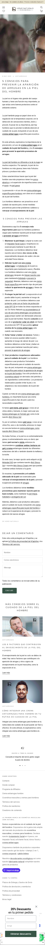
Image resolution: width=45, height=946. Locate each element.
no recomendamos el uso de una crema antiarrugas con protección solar (23, 313)
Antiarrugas (21, 76)
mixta (22, 442)
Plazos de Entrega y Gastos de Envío (17, 882)
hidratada (22, 278)
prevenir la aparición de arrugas (17, 350)
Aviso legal (6, 899)
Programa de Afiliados (11, 789)
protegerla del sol (19, 497)
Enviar (9, 590)
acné (6, 186)
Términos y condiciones (11, 895)
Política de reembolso (11, 806)
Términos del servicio (11, 802)
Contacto (5, 781)
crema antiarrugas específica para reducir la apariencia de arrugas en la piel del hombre (24, 370)
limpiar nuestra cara (32, 275)
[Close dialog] (36, 907)
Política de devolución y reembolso (16, 886)
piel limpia (33, 494)
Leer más (6, 673)
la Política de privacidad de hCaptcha (23, 541)
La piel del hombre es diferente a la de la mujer (21, 162)
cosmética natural (12, 377)
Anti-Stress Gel (15, 417)
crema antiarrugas (29, 145)
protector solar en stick (23, 322)
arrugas (29, 287)
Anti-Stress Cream (20, 466)
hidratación (22, 266)
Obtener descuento (20, 933)
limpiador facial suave (16, 244)
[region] (22, 754)
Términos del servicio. (11, 544)
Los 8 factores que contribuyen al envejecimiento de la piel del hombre (21, 647)
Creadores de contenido (12, 810)
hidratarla (6, 497)
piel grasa (16, 186)
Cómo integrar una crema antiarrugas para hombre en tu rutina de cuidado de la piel (21, 714)
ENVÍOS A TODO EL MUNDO (22, 753)
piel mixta (14, 408)
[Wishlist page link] (5, 11)
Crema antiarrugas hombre (12, 793)
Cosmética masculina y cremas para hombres (20, 798)
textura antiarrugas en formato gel (15, 414)
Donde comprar (8, 785)
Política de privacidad (11, 891)
